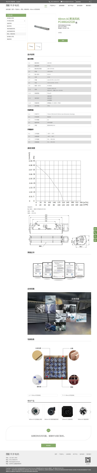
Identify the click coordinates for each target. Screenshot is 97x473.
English (18, 1)
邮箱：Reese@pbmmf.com (13, 461)
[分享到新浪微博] (63, 34)
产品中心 (61, 454)
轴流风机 (78, 1)
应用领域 (68, 454)
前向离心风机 (10, 36)
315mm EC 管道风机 (88, 419)
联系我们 (48, 445)
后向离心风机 (10, 18)
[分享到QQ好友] (63, 35)
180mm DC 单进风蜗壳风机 (40, 419)
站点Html (42, 468)
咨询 (63, 40)
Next (90, 411)
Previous (28, 411)
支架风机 (9, 23)
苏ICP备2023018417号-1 (58, 468)
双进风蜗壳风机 (11, 31)
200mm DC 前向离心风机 (72, 419)
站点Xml (47, 468)
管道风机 (9, 39)
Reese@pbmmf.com (68, 1)
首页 (56, 454)
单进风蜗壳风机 (11, 28)
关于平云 (75, 454)
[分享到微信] (63, 32)
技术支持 (82, 454)
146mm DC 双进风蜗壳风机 (56, 419)
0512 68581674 (55, 1)
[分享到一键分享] (63, 33)
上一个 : (35, 395)
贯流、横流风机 (11, 33)
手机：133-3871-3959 (11, 457)
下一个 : (68, 395)
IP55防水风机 (10, 20)
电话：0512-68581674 (11, 459)
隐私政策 (38, 468)
